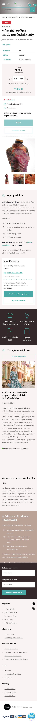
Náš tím (8, 671)
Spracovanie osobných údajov (16, 659)
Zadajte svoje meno (10, 568)
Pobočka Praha (10, 692)
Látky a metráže (11, 616)
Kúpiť (18, 123)
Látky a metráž (13, 17)
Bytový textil (9, 609)
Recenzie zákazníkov (13, 674)
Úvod (3, 17)
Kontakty (8, 678)
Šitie (4, 483)
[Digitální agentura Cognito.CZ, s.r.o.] (5, 717)
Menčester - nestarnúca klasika (18, 478)
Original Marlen (11, 623)
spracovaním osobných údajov (17, 557)
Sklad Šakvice (10, 689)
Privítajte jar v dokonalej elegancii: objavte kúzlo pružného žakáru (15, 395)
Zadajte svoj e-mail (9, 580)
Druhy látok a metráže (28, 17)
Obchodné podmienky (13, 656)
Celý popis (6, 45)
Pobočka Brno (10, 696)
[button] (18, 130)
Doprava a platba (11, 649)
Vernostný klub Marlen (14, 638)
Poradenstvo (9, 634)
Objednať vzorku (18, 130)
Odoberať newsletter (14, 592)
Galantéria (9, 619)
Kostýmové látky (9, 403)
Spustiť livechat (18, 300)
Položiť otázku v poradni (18, 294)
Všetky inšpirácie (19, 356)
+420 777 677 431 (15, 273)
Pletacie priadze (11, 612)
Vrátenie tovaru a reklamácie (16, 652)
